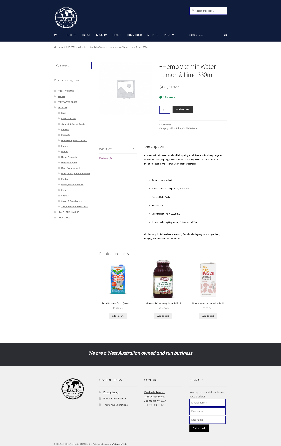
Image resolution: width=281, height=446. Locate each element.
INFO (167, 34)
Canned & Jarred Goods (73, 123)
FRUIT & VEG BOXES (67, 102)
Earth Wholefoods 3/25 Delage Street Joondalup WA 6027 (155, 396)
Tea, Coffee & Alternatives (74, 206)
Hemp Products (69, 157)
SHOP (150, 34)
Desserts (65, 134)
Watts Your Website (119, 444)
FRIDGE (86, 34)
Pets (63, 190)
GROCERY (101, 34)
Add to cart (182, 109)
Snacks (65, 195)
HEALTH (117, 34)
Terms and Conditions (115, 404)
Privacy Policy (111, 392)
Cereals (65, 129)
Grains (64, 151)
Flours (64, 145)
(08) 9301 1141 (157, 405)
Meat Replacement (70, 167)
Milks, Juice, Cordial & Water (91, 47)
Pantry (64, 179)
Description (105, 148)
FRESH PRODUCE (66, 90)
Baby (63, 112)
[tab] (118, 149)
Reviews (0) (105, 158)
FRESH (68, 34)
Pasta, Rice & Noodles (72, 184)
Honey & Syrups (69, 162)
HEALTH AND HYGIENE (68, 212)
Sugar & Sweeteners (71, 201)
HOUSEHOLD (134, 34)
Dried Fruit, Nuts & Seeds (74, 140)
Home (61, 47)
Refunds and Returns (114, 398)
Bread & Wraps (68, 118)
